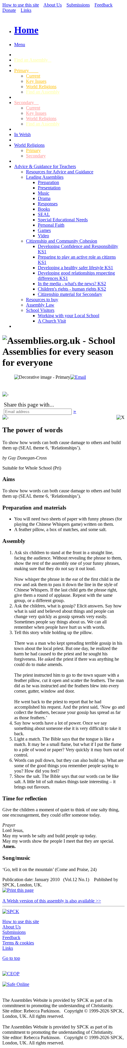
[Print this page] (18, 890)
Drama (44, 198)
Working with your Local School (68, 315)
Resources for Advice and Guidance (59, 171)
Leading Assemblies (45, 177)
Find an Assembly (32, 59)
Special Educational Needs (63, 219)
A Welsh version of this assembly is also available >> (51, 900)
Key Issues (36, 81)
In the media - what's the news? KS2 (72, 283)
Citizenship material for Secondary (70, 294)
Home (26, 30)
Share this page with (27, 405)
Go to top (11, 958)
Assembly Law (40, 304)
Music (43, 193)
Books (44, 209)
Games (44, 230)
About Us (52, 4)
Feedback (104, 4)
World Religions (41, 86)
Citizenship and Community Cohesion (61, 241)
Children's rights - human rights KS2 (72, 288)
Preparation (48, 182)
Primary (26, 70)
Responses (48, 203)
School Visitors (40, 310)
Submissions (78, 4)
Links (26, 10)
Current (33, 75)
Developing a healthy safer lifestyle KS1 (75, 267)
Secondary (26, 102)
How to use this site (20, 4)
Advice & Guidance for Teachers (45, 166)
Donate (9, 10)
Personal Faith (51, 225)
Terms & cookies (18, 942)
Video (43, 235)
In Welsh (22, 134)
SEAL (44, 214)
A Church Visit (52, 320)
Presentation (49, 187)
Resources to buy (42, 299)
